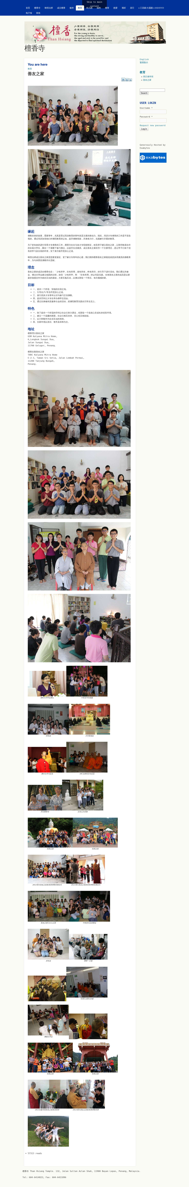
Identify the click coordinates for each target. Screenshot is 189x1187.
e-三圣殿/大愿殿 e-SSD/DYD (151, 8)
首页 (28, 8)
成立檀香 (61, 8)
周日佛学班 (148, 77)
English (144, 59)
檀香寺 (37, 8)
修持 (72, 8)
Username (146, 108)
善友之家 (147, 80)
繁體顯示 (144, 62)
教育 (80, 8)
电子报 (29, 13)
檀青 (107, 8)
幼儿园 (89, 8)
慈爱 (115, 8)
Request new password (152, 125)
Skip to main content (94, 4)
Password (146, 117)
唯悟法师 (49, 8)
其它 (132, 8)
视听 (124, 8)
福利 (99, 8)
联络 (38, 13)
